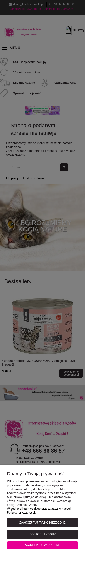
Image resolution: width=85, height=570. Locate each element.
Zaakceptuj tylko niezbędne (42, 522)
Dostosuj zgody (42, 534)
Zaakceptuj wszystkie (42, 545)
